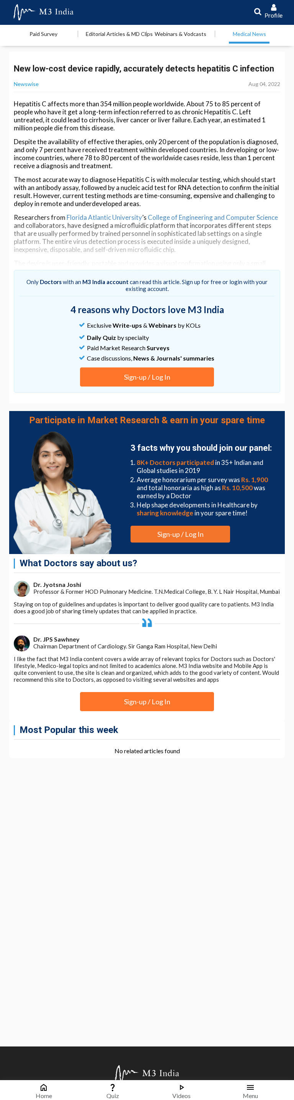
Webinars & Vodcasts (180, 34)
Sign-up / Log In (147, 377)
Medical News (249, 34)
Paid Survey (43, 34)
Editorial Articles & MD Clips (119, 34)
